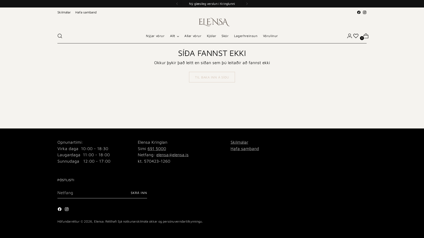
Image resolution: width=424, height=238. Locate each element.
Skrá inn (139, 193)
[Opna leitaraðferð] (59, 36)
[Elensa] (212, 22)
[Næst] (247, 3)
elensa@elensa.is (172, 154)
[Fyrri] (177, 3)
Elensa (99, 221)
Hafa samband (245, 148)
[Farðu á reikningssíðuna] (347, 36)
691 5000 (157, 148)
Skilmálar (239, 142)
